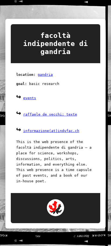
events (29, 98)
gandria (45, 75)
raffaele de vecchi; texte (50, 114)
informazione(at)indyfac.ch (51, 131)
